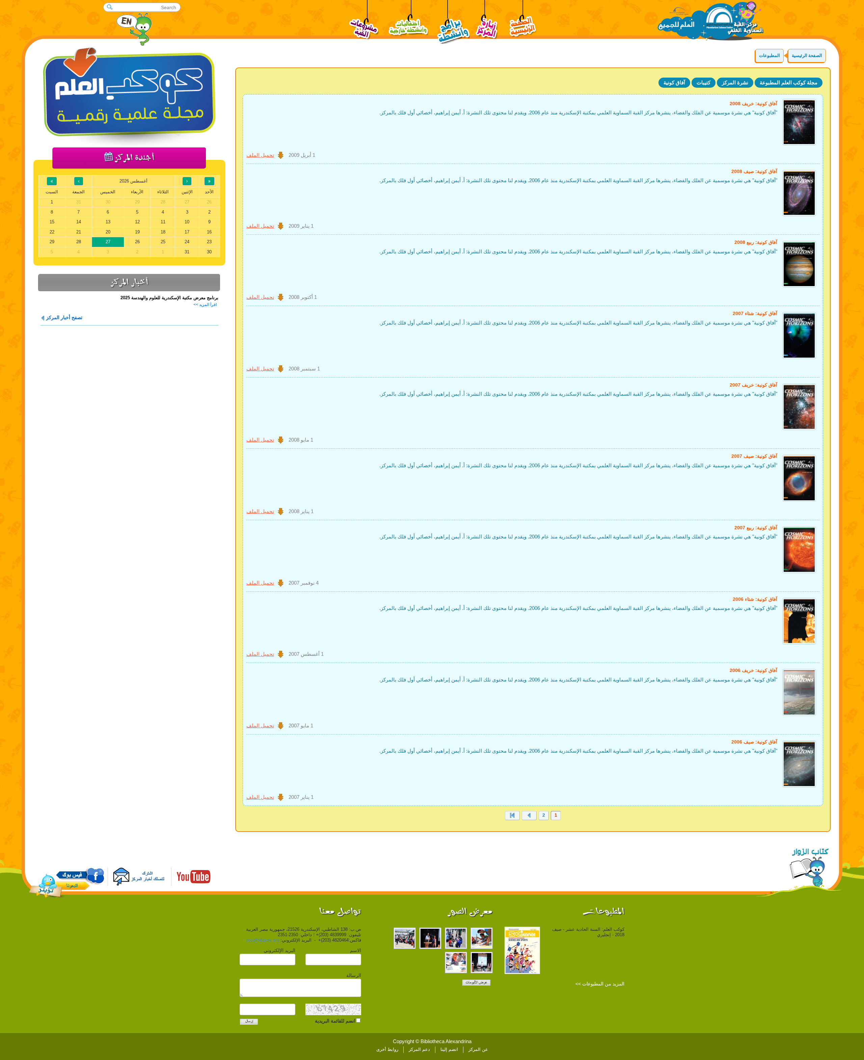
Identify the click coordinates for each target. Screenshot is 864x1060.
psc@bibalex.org (262, 940)
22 (52, 231)
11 (163, 221)
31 (187, 251)
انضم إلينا (449, 1049)
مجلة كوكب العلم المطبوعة (788, 82)
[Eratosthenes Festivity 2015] (481, 938)
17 (187, 231)
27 (108, 241)
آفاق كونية (674, 82)
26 (137, 241)
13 (108, 221)
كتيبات (703, 82)
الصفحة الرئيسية (807, 55)
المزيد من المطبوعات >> (599, 983)
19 (137, 231)
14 (78, 221)
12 (137, 221)
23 (209, 241)
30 (209, 251)
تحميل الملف (260, 155)
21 (78, 231)
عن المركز (478, 1049)
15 (52, 221)
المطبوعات (769, 55)
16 (209, 231)
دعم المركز (419, 1049)
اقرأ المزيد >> (205, 304)
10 (187, 221)
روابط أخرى (387, 1049)
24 (187, 241)
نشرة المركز (735, 82)
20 (108, 231)
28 (78, 241)
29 (52, 241)
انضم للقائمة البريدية (335, 1021)
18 (163, 231)
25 (163, 241)
